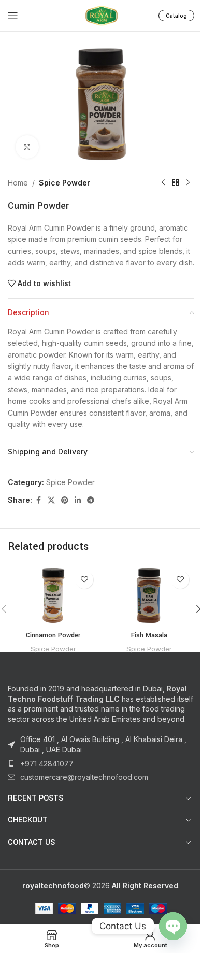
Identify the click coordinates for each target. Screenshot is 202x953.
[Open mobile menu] (13, 15)
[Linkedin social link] (77, 500)
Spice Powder (64, 182)
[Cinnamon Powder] (53, 595)
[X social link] (51, 500)
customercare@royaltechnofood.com (84, 777)
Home (18, 182)
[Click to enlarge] (27, 147)
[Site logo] (101, 14)
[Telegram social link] (90, 500)
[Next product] (188, 183)
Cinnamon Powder (53, 635)
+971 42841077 (47, 763)
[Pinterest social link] (64, 500)
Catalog (176, 15)
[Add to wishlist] (84, 580)
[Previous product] (163, 183)
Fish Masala (149, 635)
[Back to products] (175, 183)
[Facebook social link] (38, 500)
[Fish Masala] (149, 595)
